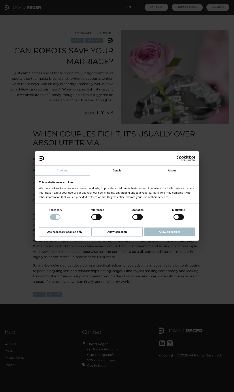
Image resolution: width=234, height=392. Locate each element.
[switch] (96, 217)
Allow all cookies (169, 231)
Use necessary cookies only (64, 231)
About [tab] (172, 170)
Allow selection (117, 231)
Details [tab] (117, 170)
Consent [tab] (62, 170)
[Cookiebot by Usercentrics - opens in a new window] (179, 158)
